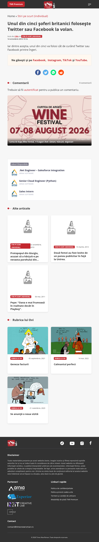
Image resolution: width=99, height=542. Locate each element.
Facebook (39, 60)
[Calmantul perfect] (71, 350)
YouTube (81, 60)
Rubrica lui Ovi (16, 358)
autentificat (31, 90)
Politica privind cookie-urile (62, 492)
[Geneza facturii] (27, 350)
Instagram (54, 60)
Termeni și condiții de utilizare (63, 496)
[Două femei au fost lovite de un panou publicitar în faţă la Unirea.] (71, 238)
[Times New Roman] (49, 5)
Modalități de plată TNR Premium (64, 499)
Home (11, 16)
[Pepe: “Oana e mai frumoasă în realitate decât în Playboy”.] (27, 288)
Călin (16, 36)
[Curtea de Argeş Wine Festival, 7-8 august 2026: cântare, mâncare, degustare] (49, 120)
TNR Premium (16, 4)
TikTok (67, 60)
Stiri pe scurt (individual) (33, 16)
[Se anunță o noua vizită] (27, 400)
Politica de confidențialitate (62, 488)
